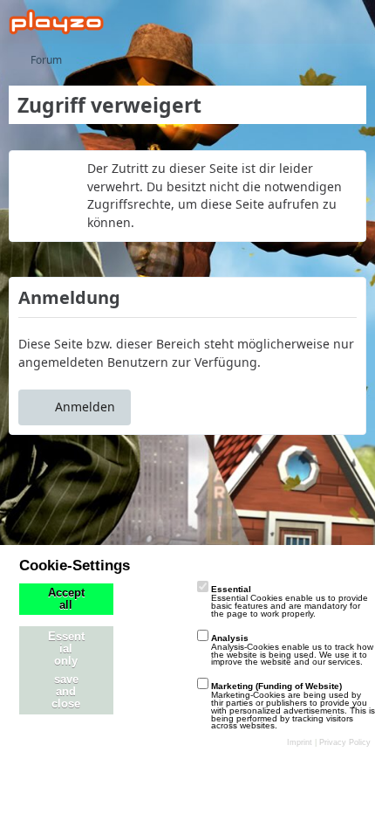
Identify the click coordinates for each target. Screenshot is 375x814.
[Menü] (352, 21)
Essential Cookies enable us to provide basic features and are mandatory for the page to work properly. (289, 601)
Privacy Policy (345, 742)
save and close (65, 691)
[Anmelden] (308, 22)
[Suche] (265, 21)
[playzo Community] (56, 21)
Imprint (299, 742)
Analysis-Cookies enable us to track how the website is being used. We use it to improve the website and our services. (292, 650)
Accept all (66, 599)
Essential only (66, 649)
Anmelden (85, 406)
